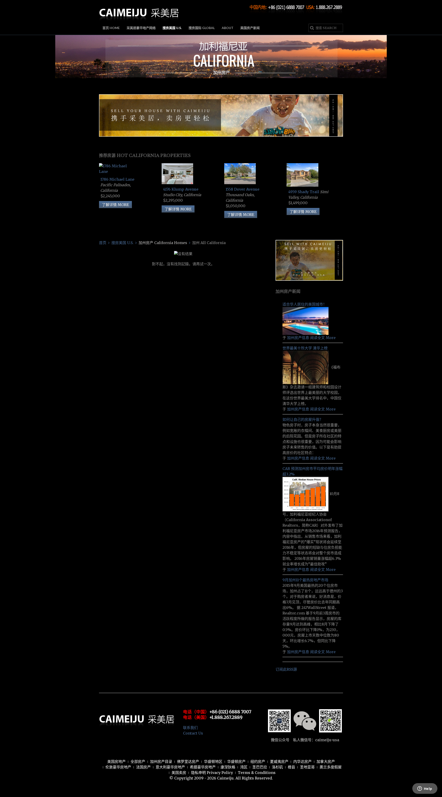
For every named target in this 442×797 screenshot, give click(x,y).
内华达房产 (302, 761)
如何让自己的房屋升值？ (302, 419)
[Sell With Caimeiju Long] (221, 115)
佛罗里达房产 (188, 761)
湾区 (243, 767)
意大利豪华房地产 (170, 767)
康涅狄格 (228, 767)
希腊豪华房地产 (203, 767)
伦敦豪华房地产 (118, 767)
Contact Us (193, 733)
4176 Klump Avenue (180, 189)
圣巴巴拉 (259, 767)
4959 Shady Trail (304, 191)
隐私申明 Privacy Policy (212, 772)
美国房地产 (116, 761)
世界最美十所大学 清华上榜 (305, 348)
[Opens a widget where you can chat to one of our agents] (424, 789)
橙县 (291, 767)
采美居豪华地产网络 (141, 28)
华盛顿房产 (236, 761)
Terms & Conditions (257, 772)
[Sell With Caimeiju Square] (309, 260)
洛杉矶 (277, 767)
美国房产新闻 (250, 28)
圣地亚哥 (307, 767)
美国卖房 (179, 772)
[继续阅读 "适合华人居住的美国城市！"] (305, 320)
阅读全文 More (323, 337)
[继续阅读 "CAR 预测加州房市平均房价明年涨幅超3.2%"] (305, 493)
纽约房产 (257, 761)
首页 (102, 242)
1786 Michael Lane (117, 179)
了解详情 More (115, 204)
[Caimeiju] (139, 11)
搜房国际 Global (202, 28)
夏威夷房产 (279, 761)
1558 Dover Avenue (242, 189)
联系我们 (190, 727)
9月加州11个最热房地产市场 (305, 580)
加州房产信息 (298, 337)
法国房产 (143, 767)
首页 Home (111, 28)
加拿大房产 (326, 761)
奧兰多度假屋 (331, 767)
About (227, 28)
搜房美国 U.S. (172, 28)
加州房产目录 (161, 761)
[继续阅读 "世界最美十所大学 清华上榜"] (305, 367)
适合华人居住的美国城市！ (304, 304)
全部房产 (138, 761)
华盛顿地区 (213, 761)
